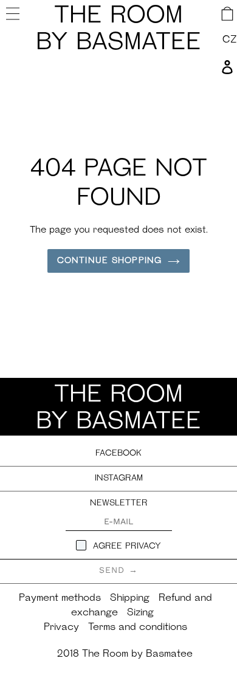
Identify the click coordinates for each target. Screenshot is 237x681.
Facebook (118, 453)
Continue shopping (109, 260)
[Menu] (14, 13)
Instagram (119, 478)
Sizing (140, 613)
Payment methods (60, 598)
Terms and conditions (137, 627)
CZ (229, 40)
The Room (118, 29)
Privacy (61, 627)
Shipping (129, 598)
